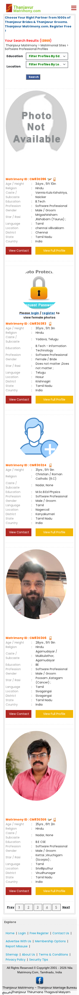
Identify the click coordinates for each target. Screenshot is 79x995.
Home (10, 933)
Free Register (39, 933)
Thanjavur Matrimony (21, 45)
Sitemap (12, 954)
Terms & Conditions (53, 954)
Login (22, 933)
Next (66, 907)
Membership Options (50, 941)
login (35, 313)
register (48, 313)
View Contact (18, 250)
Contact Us (60, 933)
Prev (10, 907)
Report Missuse (17, 946)
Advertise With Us (18, 941)
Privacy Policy (15, 959)
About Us (28, 954)
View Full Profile (54, 250)
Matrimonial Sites (53, 45)
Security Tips (38, 959)
